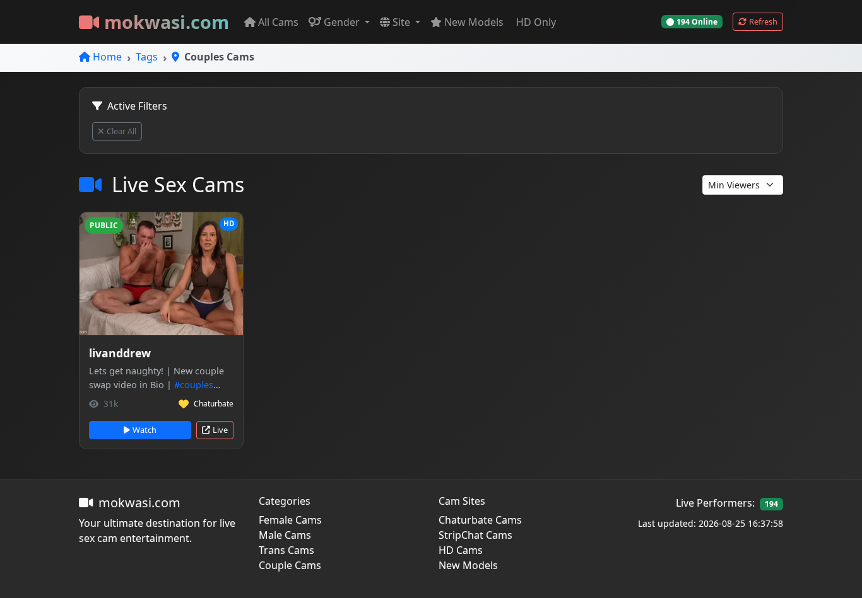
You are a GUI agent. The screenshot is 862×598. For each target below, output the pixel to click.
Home (107, 57)
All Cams (278, 22)
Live (220, 429)
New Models (474, 22)
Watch (144, 429)
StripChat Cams (475, 535)
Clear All (121, 131)
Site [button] (403, 22)
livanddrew (120, 352)
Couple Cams (290, 565)
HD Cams (461, 550)
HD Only (536, 22)
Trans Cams (286, 550)
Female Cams (290, 520)
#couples (193, 385)
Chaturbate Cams (480, 520)
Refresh (763, 21)
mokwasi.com (166, 21)
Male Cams (285, 535)
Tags (147, 57)
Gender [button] (343, 22)
